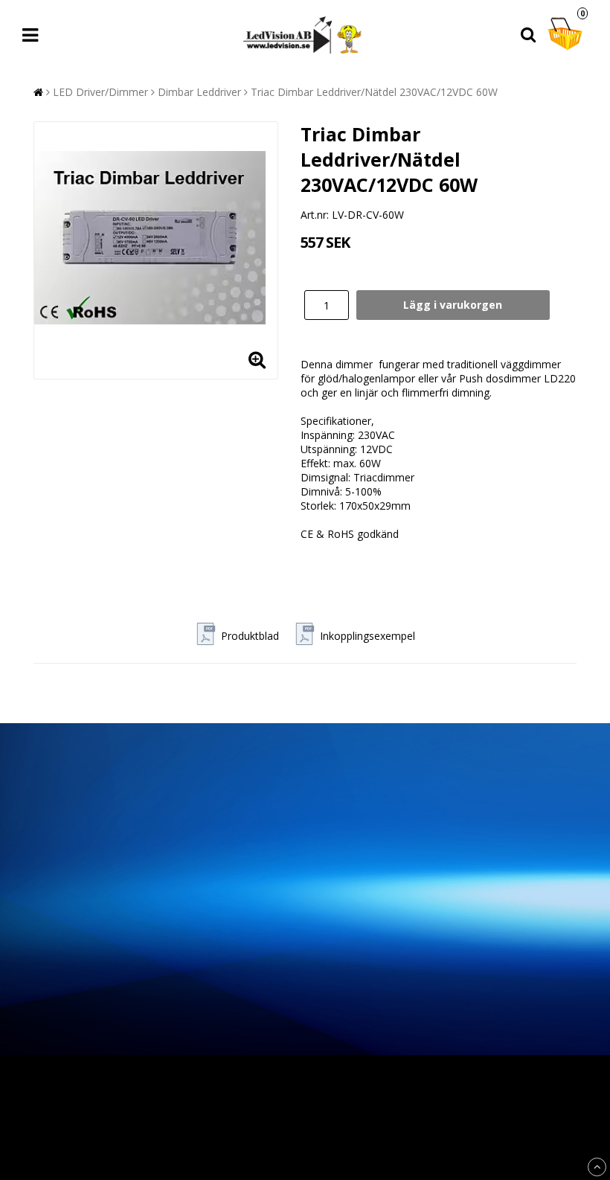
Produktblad (250, 636)
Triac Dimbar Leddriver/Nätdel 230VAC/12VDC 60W (374, 92)
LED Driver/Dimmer (100, 92)
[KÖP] (453, 305)
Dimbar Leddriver (199, 92)
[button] (567, 34)
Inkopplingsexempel (367, 636)
